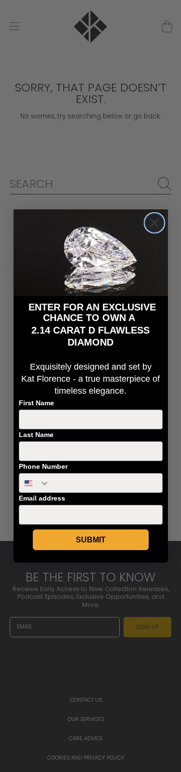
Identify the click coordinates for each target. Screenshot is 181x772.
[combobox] (34, 483)
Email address (42, 498)
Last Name (36, 434)
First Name (36, 403)
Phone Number (43, 466)
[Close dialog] (154, 222)
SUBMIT (91, 540)
